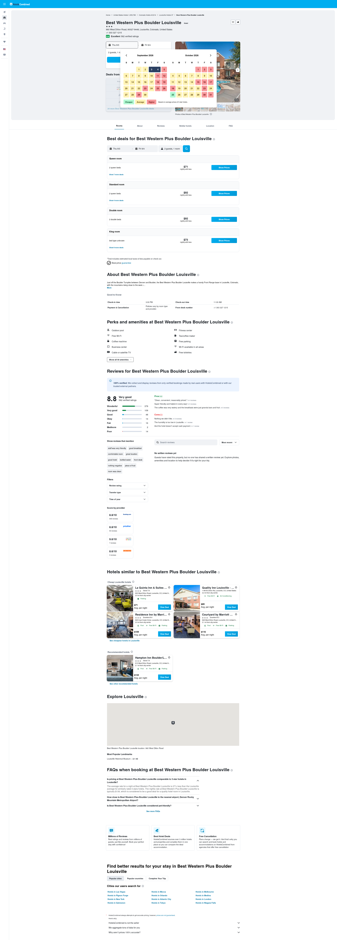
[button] (4, 4)
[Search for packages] (4, 28)
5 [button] (164, 69)
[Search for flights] (4, 12)
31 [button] (211, 94)
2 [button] (145, 69)
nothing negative (115, 465)
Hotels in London (203, 899)
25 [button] (158, 88)
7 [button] (132, 75)
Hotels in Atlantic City (161, 899)
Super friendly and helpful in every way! (175, 403)
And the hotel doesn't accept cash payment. (176, 426)
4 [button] (157, 69)
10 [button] (151, 75)
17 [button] (151, 82)
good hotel (112, 459)
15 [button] (139, 82)
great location (131, 454)
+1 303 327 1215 (114, 32)
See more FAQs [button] (153, 811)
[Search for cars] (4, 23)
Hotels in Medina (203, 895)
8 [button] (139, 75)
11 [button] (158, 75)
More (109, 287)
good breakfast (135, 448)
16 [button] (145, 82)
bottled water (125, 459)
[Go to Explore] (4, 34)
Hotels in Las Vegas (116, 891)
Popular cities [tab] (115, 878)
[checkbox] (120, 516)
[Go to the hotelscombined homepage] (19, 4)
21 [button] (132, 88)
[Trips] (4, 41)
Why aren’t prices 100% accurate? (124, 932)
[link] (125, 640)
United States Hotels (120, 15)
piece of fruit (130, 465)
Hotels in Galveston (116, 902)
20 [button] (126, 88)
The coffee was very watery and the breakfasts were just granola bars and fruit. (191, 407)
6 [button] (126, 75)
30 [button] (145, 94)
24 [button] (151, 88)
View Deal (164, 607)
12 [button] (164, 75)
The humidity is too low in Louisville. (173, 422)
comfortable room (115, 454)
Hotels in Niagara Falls (206, 902)
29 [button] (139, 94)
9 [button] (145, 75)
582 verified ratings (130, 36)
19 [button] (164, 82)
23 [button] (145, 88)
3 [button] (151, 69)
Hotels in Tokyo (159, 902)
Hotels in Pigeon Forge (118, 895)
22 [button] (139, 88)
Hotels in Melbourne (205, 891)
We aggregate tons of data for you (124, 927)
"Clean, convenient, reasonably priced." (175, 400)
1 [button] (139, 69)
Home (108, 15)
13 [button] (126, 82)
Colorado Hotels (145, 15)
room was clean (114, 471)
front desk (138, 459)
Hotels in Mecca (159, 891)
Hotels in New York (116, 899)
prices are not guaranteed (165, 915)
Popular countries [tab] (135, 878)
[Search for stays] (4, 17)
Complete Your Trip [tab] (157, 878)
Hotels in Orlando (159, 895)
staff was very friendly (117, 448)
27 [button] (126, 94)
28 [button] (132, 94)
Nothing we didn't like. (168, 418)
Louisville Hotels (165, 15)
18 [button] (158, 82)
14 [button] (132, 82)
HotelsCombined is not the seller (124, 922)
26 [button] (164, 88)
